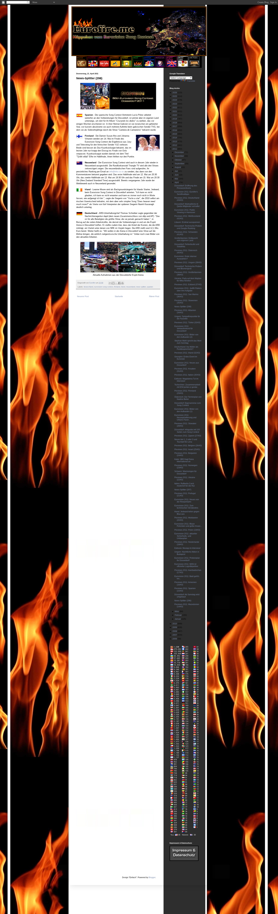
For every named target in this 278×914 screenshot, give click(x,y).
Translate (191, 81)
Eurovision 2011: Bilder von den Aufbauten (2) (186, 335)
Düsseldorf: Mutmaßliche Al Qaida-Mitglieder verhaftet (186, 205)
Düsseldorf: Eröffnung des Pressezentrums (185, 187)
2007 (174, 635)
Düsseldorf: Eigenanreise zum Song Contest (187, 404)
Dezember (179, 152)
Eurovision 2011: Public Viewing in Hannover (184, 211)
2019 (174, 119)
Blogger (152, 877)
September (180, 163)
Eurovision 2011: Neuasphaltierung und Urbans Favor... (185, 417)
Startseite (119, 296)
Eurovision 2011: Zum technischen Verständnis (186, 507)
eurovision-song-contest (103, 287)
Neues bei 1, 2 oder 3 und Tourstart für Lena (185, 440)
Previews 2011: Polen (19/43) (187, 530)
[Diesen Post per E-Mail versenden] (110, 283)
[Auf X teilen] (116, 283)
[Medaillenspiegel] (183, 66)
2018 (174, 123)
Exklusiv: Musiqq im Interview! (187, 548)
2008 (174, 631)
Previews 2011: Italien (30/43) (187, 375)
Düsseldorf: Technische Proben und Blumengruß (188, 267)
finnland (117, 287)
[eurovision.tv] (115, 66)
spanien (150, 287)
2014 (174, 138)
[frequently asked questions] (184, 860)
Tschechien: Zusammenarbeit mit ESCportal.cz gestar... (187, 386)
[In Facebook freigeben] (119, 283)
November (179, 156)
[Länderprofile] (93, 66)
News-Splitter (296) (182, 601)
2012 (174, 145)
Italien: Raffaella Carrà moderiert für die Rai (184, 484)
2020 (174, 115)
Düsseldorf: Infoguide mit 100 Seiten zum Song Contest (187, 430)
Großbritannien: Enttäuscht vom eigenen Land (186, 239)
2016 (174, 130)
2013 (174, 141)
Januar (178, 619)
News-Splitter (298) (182, 306)
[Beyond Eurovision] (82, 66)
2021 (174, 111)
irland (123, 287)
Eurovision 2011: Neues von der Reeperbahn (186, 500)
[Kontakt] (126, 66)
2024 (174, 100)
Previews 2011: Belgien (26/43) (188, 445)
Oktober (178, 160)
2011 (174, 149)
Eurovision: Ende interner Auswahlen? (185, 257)
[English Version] (171, 66)
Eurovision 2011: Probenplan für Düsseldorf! (187, 559)
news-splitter (141, 287)
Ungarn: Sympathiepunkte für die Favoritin (187, 317)
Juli (176, 171)
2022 (174, 107)
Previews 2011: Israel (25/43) (187, 449)
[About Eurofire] (138, 66)
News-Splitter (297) (182, 490)
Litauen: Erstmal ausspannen (187, 222)
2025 (174, 96)
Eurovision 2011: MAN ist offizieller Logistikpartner (186, 565)
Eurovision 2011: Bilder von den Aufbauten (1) (186, 410)
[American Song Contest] (149, 66)
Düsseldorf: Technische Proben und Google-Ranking (188, 227)
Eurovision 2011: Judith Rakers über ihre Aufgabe (188, 289)
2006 (174, 639)
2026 (174, 92)
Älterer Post (154, 296)
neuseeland (130, 287)
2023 (174, 104)
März (177, 611)
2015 (174, 134)
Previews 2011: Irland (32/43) (187, 353)
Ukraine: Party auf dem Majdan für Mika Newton (187, 279)
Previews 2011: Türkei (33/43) (187, 322)
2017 (174, 126)
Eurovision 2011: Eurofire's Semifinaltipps (186, 193)
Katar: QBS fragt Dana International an (184, 460)
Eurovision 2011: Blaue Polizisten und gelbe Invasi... (188, 525)
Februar (178, 615)
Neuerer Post (83, 296)
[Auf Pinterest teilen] (122, 283)
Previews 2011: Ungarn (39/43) (188, 262)
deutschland (88, 287)
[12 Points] (194, 66)
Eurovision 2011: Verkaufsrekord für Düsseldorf (183, 328)
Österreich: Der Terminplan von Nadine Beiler (188, 398)
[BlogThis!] (113, 283)
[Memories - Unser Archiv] (104, 66)
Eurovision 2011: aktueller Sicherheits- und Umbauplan (185, 536)
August (178, 167)
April (177, 182)
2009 (174, 627)
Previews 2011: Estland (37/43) (188, 284)
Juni (177, 175)
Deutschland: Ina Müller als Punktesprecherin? (186, 348)
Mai (176, 179)
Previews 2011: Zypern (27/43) (187, 436)
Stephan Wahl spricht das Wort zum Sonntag (187, 342)
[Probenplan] (160, 66)
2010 (174, 624)
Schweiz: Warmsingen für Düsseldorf (185, 472)
